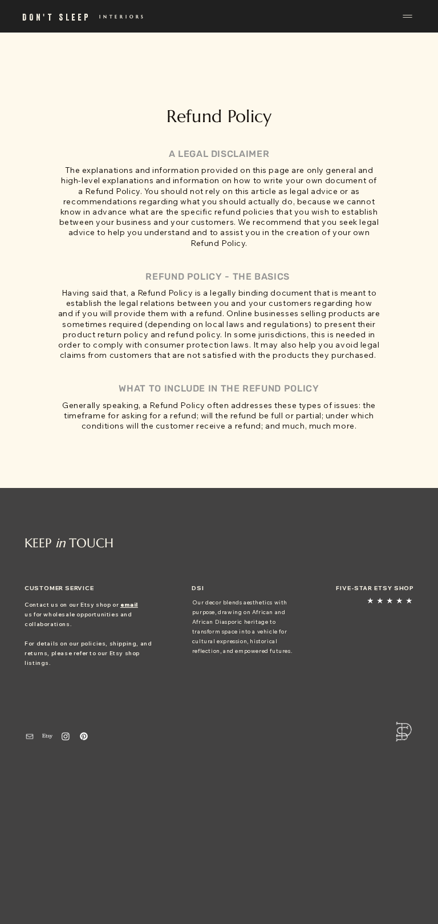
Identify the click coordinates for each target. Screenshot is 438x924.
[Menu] (406, 16)
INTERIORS (122, 16)
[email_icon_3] (30, 736)
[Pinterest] (84, 736)
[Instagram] (65, 736)
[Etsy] (47, 736)
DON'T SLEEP (56, 17)
